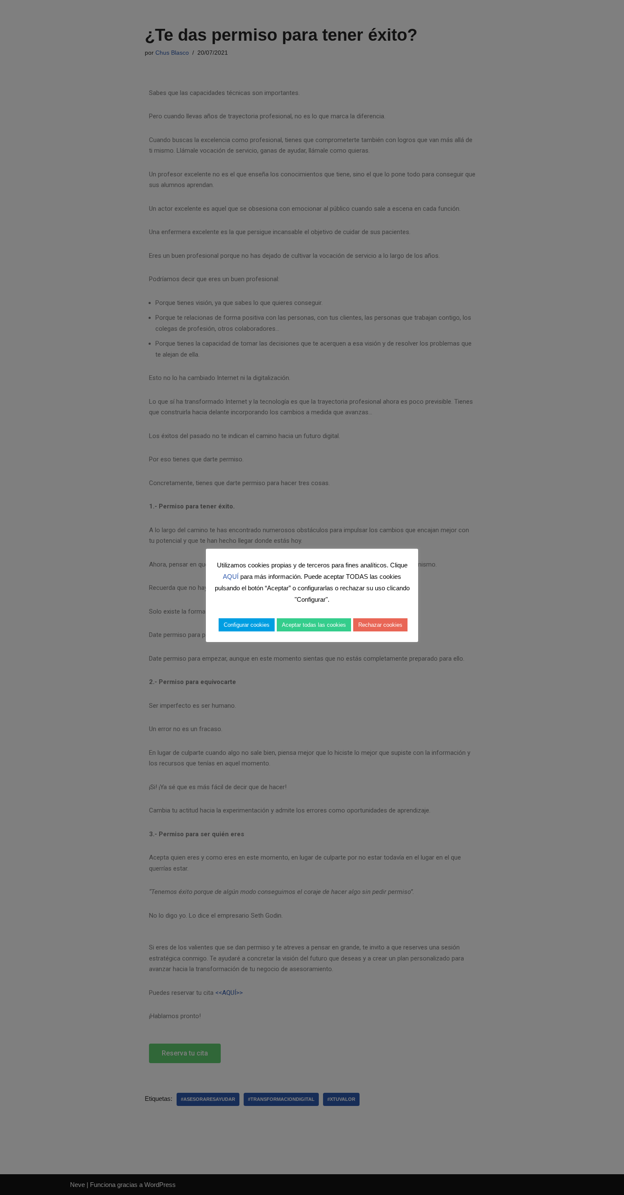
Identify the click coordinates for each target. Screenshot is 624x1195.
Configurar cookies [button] (247, 625)
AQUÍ (231, 576)
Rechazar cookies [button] (380, 625)
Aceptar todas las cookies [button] (314, 625)
